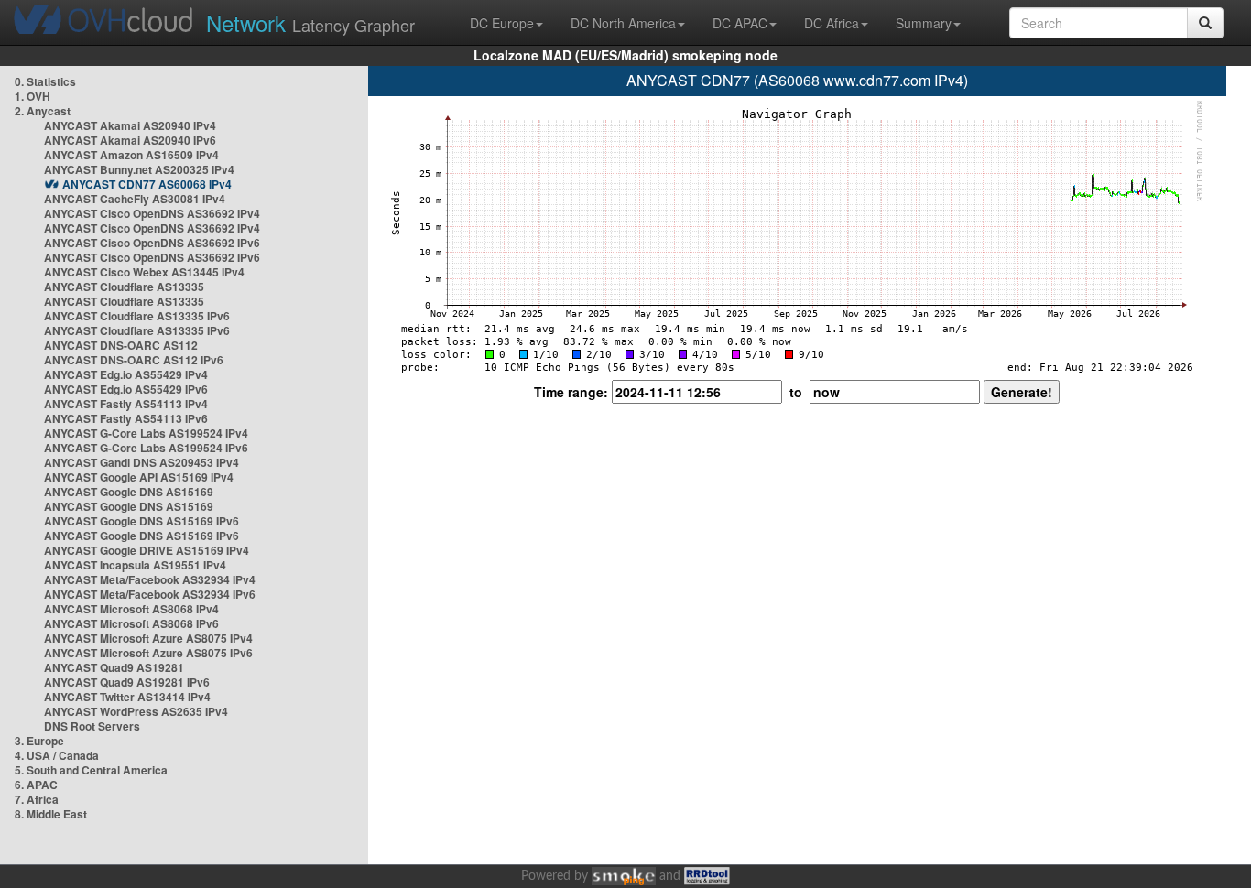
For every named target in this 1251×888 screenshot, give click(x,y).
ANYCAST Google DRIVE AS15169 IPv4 (146, 550)
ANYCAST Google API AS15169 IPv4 (139, 477)
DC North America (623, 23)
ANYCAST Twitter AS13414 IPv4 (127, 696)
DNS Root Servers (92, 726)
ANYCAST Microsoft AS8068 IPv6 (131, 623)
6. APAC (36, 784)
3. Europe (39, 740)
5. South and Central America (91, 770)
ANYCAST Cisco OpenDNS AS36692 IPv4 (152, 213)
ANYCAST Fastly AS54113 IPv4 (126, 403)
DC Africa (831, 23)
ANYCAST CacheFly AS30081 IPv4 (134, 198)
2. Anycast (43, 111)
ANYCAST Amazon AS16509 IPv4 (131, 154)
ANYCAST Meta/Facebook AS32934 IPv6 (150, 594)
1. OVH (32, 96)
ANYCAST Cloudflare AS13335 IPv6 (137, 316)
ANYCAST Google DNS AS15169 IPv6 (141, 521)
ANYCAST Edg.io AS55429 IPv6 (126, 389)
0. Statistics (45, 81)
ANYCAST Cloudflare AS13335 (124, 286)
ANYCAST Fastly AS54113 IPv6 (126, 418)
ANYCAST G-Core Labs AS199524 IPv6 (146, 447)
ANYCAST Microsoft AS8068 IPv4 (131, 609)
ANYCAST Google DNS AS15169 (128, 491)
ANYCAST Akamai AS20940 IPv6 (130, 140)
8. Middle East (51, 814)
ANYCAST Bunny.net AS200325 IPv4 (139, 169)
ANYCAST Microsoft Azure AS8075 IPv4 (148, 638)
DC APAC (740, 23)
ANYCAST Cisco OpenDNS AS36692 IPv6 (152, 242)
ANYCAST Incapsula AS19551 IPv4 (135, 565)
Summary (924, 23)
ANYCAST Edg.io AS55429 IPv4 (126, 374)
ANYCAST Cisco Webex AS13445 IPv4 (144, 272)
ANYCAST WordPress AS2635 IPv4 (136, 711)
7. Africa (37, 799)
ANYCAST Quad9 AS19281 (114, 667)
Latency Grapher (310, 22)
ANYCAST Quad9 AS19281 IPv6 (127, 682)
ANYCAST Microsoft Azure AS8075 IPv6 (148, 652)
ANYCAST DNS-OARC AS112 (121, 345)
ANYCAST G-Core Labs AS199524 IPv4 (146, 433)
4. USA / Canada (57, 755)
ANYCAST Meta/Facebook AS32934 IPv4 (150, 579)
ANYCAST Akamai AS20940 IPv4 (130, 125)
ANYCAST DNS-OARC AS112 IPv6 (133, 360)
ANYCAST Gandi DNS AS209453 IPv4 (141, 462)
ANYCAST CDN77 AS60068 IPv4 (147, 184)
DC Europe (502, 23)
